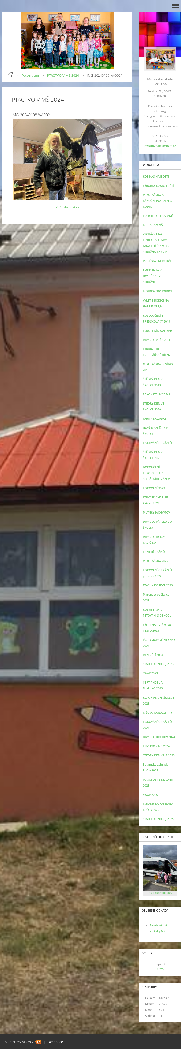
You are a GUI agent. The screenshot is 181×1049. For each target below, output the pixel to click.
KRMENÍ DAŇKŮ (154, 552)
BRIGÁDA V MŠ (153, 225)
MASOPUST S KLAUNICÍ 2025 (159, 783)
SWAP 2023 (150, 673)
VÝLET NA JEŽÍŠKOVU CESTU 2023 (157, 628)
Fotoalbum (30, 75)
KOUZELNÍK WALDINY (158, 331)
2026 (160, 969)
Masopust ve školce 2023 (156, 597)
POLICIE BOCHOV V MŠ (158, 216)
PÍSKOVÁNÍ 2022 (154, 488)
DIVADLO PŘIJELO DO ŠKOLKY (157, 525)
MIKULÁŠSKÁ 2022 (155, 561)
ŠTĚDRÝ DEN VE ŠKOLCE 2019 (153, 382)
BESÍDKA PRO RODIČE (158, 291)
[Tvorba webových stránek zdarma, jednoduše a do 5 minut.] (38, 1042)
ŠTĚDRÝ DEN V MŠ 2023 (159, 755)
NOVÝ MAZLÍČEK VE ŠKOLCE (156, 431)
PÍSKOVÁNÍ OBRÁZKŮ (157, 443)
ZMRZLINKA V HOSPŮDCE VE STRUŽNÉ (152, 276)
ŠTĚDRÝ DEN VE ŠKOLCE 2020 (153, 406)
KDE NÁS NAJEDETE (156, 176)
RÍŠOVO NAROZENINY (157, 713)
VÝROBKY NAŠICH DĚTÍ (158, 186)
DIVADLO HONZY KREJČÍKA (154, 540)
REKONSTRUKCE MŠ (156, 394)
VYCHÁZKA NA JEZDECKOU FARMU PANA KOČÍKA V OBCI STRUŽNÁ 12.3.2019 (157, 243)
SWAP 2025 (150, 795)
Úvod (10, 74)
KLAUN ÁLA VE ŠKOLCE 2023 (158, 700)
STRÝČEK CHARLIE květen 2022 (155, 500)
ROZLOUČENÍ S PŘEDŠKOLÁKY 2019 (156, 318)
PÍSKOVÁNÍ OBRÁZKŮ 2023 (157, 725)
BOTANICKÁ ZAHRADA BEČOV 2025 (158, 807)
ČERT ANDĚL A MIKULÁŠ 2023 (153, 685)
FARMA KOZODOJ (154, 419)
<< (148, 967)
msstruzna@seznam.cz (160, 146)
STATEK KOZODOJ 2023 (158, 664)
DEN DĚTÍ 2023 (153, 655)
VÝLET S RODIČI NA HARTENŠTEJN (156, 303)
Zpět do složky (67, 207)
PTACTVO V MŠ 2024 (63, 75)
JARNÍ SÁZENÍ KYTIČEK (158, 261)
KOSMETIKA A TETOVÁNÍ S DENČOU (157, 613)
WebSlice (56, 1042)
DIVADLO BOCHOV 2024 (159, 737)
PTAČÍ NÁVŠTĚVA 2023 (158, 585)
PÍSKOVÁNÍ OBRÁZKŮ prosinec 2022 (157, 573)
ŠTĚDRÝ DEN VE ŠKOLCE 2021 (153, 455)
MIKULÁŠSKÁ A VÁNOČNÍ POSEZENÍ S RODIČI (157, 201)
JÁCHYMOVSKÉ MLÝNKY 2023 (159, 643)
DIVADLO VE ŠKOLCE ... (158, 340)
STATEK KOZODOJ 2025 (158, 819)
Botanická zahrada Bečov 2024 (155, 767)
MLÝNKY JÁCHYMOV (156, 512)
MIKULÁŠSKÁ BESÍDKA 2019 (158, 367)
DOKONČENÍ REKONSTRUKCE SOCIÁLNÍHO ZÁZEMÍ (157, 473)
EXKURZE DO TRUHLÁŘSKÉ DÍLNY (156, 352)
